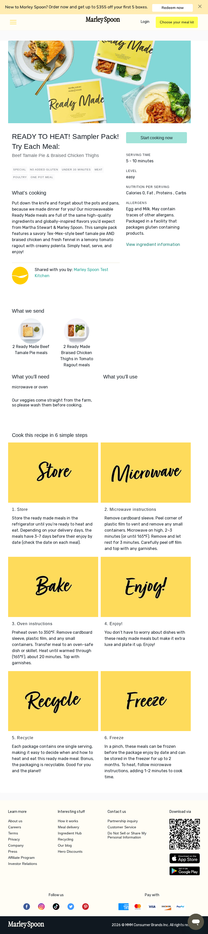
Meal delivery (68, 827)
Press (12, 851)
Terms (13, 833)
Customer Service (122, 827)
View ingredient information (153, 244)
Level (131, 171)
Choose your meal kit (177, 22)
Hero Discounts (70, 851)
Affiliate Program (21, 858)
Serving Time (138, 155)
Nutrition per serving (147, 187)
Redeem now (173, 7)
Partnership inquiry (123, 821)
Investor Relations (22, 864)
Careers (14, 827)
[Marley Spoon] (26, 925)
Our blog (65, 845)
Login (145, 22)
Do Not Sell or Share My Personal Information (127, 835)
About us (15, 821)
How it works (68, 821)
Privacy (14, 839)
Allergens (136, 203)
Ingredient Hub (70, 833)
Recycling (65, 839)
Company (16, 845)
